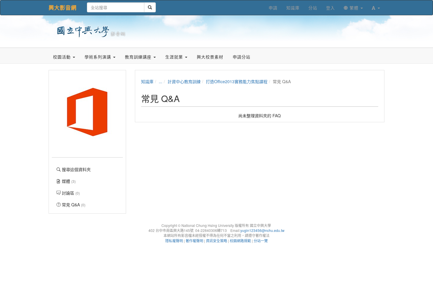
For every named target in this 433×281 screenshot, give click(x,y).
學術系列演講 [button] (99, 57)
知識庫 (147, 81)
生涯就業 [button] (174, 57)
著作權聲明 (194, 240)
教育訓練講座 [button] (139, 57)
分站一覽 (261, 240)
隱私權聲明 (174, 240)
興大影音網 (63, 7)
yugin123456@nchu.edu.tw (262, 230)
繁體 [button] (354, 8)
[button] (375, 7)
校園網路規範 (240, 240)
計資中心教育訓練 (184, 81)
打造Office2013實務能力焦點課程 (236, 81)
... (160, 81)
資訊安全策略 (216, 240)
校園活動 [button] (62, 57)
